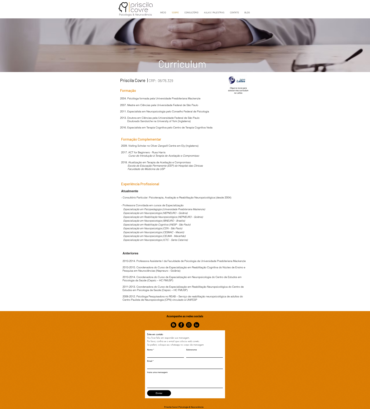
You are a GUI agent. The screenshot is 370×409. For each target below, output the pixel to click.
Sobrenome (191, 350)
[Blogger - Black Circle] (173, 325)
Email (150, 361)
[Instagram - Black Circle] (189, 325)
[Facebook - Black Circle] (181, 325)
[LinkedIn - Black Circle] (196, 325)
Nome (150, 350)
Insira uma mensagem (157, 372)
